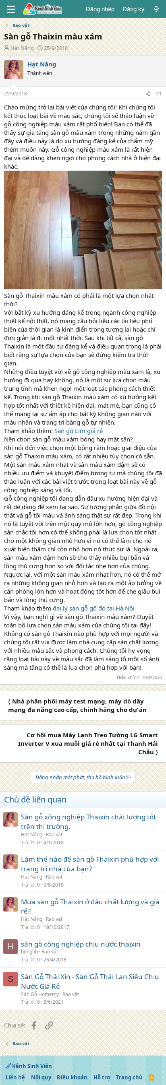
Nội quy (41, 1077)
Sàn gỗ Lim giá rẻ (78, 431)
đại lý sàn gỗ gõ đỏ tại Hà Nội (94, 608)
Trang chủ (129, 1077)
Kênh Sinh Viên (31, 1066)
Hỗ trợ (101, 1077)
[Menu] (11, 9)
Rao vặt (54, 834)
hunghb (29, 951)
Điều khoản (72, 1077)
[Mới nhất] (156, 9)
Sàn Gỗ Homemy (40, 994)
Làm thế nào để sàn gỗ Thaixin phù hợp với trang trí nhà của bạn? (90, 863)
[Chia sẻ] (148, 94)
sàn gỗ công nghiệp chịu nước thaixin (81, 944)
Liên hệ (15, 1077)
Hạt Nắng (22, 48)
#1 (159, 93)
